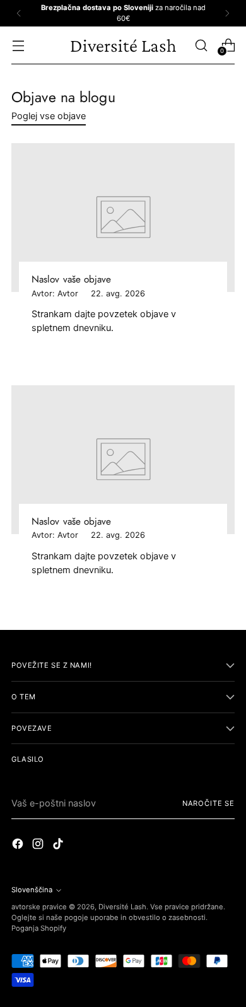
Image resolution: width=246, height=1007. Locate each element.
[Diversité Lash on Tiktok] (59, 845)
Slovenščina (31, 889)
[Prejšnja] (19, 13)
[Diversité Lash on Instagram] (39, 845)
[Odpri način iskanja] (201, 45)
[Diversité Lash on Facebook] (18, 845)
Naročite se (208, 803)
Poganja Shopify (38, 928)
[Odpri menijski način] (18, 45)
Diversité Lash (122, 906)
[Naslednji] (227, 13)
